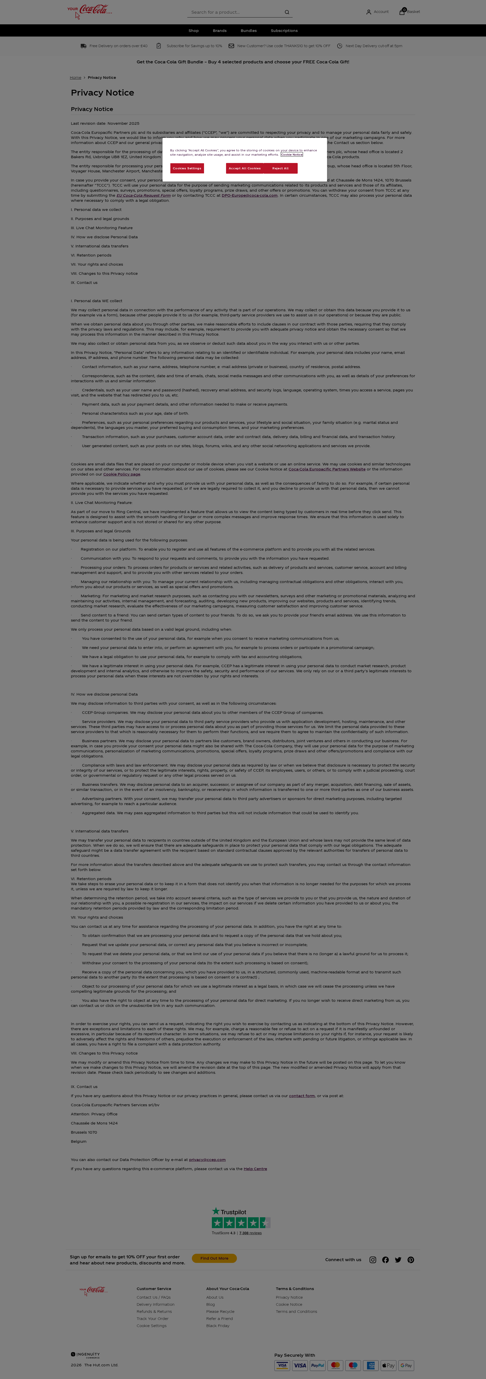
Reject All (280, 168)
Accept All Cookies (245, 168)
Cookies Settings (187, 168)
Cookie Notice (291, 154)
